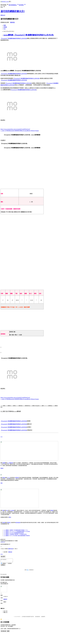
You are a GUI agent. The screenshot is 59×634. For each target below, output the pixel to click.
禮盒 (10, 517)
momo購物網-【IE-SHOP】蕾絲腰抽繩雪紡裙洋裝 (13, 532)
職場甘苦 (10, 551)
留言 (12, 548)
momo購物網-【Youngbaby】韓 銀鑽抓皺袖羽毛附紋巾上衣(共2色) (28, 35)
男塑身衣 (17, 477)
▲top (2, 554)
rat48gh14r (3, 541)
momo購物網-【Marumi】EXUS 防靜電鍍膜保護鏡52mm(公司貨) (16, 531)
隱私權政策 (37, 616)
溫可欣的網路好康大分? (13, 11)
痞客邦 (9, 548)
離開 (8, 631)
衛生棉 (3, 522)
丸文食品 (12, 510)
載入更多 (3, 556)
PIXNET (18, 616)
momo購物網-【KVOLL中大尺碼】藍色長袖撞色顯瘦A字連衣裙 (16, 535)
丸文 (7, 510)
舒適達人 (9, 522)
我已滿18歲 (3, 631)
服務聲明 (43, 616)
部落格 (5, 27)
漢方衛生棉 (18, 522)
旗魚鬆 (52, 510)
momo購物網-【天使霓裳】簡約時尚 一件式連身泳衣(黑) (15, 534)
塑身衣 (2, 468)
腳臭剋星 (11, 462)
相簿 (4, 25)
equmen (8, 477)
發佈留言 (3, 565)
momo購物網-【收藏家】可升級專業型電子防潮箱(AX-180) (15, 530)
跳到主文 (3, 15)
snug (1, 436)
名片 (4, 28)
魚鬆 (1, 483)
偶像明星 (12, 22)
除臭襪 (3, 462)
